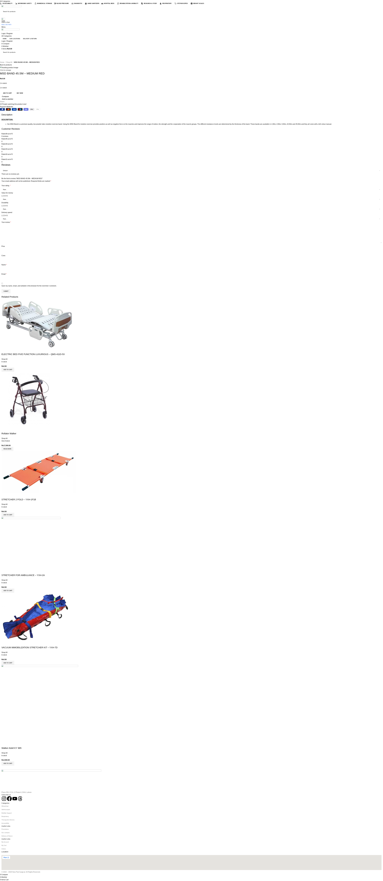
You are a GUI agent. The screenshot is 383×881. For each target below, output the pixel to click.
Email (4, 274)
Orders (3, 849)
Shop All (9, 62)
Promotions (5, 829)
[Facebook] (9, 798)
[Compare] (3, 429)
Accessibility (5, 823)
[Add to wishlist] (14, 429)
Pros (3, 246)
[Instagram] (3, 798)
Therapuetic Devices (7, 820)
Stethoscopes (5, 809)
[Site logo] (11, 7)
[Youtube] (14, 798)
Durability (4, 202)
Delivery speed (6, 212)
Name (4, 265)
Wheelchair (5, 806)
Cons (3, 255)
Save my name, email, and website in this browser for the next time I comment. (28, 286)
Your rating (6, 185)
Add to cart (7, 93)
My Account (5, 842)
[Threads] (20, 798)
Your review (6, 222)
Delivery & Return (7, 836)
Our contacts (5, 832)
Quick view (9, 429)
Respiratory (5, 816)
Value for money (7, 193)
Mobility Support (6, 813)
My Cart (3, 845)
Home (2, 62)
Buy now (20, 93)
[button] (7, 515)
